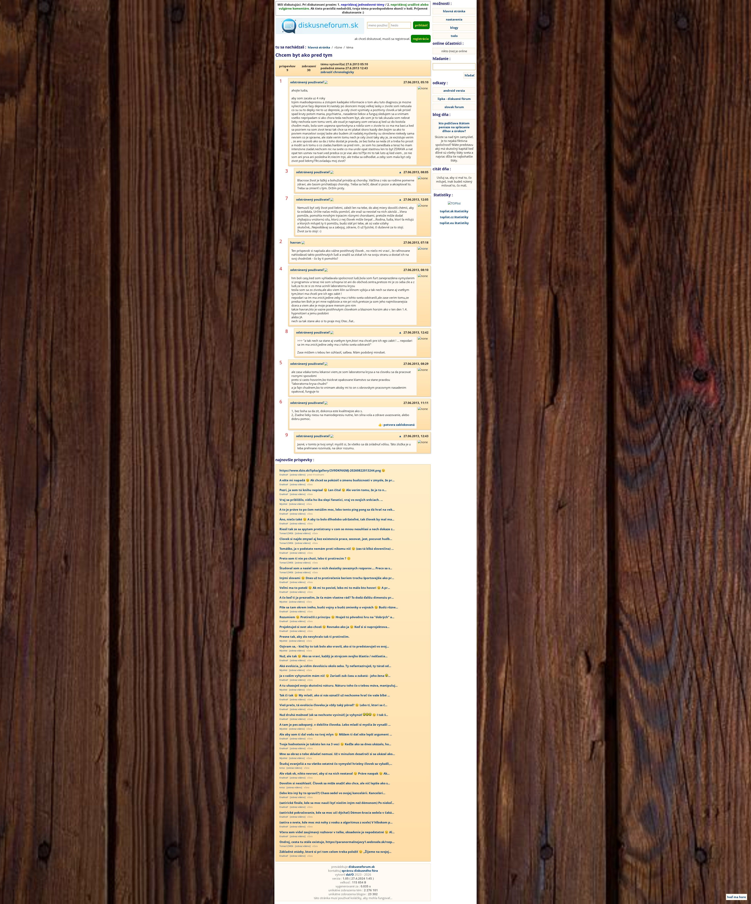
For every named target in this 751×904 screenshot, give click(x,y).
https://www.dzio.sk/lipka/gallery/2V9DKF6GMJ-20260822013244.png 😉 (332, 470)
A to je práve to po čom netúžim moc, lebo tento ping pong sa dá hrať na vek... (337, 509)
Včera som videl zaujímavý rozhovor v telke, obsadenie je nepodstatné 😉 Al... (336, 832)
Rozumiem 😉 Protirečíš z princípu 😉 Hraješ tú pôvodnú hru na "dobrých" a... (336, 617)
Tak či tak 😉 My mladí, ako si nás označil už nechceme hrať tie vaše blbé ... (334, 695)
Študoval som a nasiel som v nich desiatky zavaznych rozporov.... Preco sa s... (335, 568)
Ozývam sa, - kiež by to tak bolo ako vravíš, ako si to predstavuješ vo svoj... (334, 646)
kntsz (282, 767)
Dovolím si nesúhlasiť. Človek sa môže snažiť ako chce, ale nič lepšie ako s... (334, 783)
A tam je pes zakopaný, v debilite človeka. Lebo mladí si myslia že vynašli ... (335, 724)
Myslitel (283, 503)
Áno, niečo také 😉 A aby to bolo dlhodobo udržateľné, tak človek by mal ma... (336, 519)
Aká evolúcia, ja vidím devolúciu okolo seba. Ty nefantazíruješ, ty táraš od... (335, 666)
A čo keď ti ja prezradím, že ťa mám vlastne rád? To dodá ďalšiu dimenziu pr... (336, 597)
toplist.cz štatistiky (454, 217)
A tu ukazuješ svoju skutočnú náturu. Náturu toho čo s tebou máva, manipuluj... (338, 685)
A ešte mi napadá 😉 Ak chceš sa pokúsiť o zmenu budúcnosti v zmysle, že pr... (336, 480)
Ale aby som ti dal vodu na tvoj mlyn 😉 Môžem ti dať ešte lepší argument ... (335, 734)
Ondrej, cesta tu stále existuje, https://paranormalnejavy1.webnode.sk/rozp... (336, 842)
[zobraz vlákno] (297, 474)
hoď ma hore (736, 897)
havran (295, 242)
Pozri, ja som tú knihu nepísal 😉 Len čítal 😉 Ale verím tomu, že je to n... (332, 490)
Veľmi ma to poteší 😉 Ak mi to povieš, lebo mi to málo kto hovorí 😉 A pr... (334, 588)
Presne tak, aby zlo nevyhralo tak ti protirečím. (314, 637)
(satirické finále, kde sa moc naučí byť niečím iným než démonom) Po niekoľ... (336, 803)
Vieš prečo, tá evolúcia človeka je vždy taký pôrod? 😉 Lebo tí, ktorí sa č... (333, 705)
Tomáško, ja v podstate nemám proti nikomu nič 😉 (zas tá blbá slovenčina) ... (336, 549)
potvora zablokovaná (399, 425)
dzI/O (350, 874)
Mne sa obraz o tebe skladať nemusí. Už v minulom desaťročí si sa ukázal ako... (337, 754)
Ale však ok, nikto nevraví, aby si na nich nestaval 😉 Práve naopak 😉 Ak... (334, 773)
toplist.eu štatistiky (454, 223)
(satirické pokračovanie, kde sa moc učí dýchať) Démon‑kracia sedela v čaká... (336, 812)
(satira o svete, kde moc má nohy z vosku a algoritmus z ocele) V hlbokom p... (336, 822)
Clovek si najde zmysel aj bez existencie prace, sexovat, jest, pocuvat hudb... (335, 539)
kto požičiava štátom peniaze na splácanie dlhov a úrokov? (454, 127)
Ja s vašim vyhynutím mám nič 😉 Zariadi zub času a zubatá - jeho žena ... (334, 676)
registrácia (421, 39)
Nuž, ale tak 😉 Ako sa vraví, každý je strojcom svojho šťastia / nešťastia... (333, 656)
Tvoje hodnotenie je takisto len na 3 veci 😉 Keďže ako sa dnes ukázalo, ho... (335, 744)
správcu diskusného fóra (360, 871)
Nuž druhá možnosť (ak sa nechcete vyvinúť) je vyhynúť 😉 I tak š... (333, 715)
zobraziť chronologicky (337, 72)
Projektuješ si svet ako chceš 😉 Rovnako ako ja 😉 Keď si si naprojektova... (334, 627)
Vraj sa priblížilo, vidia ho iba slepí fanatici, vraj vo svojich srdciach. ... (331, 500)
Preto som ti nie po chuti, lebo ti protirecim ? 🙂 (315, 558)
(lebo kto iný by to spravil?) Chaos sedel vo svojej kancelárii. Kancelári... (332, 793)
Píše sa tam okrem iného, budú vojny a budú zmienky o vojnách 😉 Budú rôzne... (338, 607)
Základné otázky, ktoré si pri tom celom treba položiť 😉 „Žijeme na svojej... (335, 852)
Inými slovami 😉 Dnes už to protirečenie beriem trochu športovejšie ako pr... (336, 578)
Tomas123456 (286, 533)
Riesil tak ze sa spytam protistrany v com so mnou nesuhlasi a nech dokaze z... (337, 529)
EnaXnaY (283, 474)
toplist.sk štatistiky (454, 211)
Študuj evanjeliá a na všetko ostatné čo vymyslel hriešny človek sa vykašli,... (335, 764)
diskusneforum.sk (362, 867)
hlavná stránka (319, 47)
